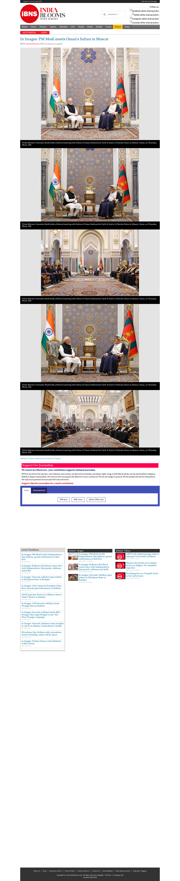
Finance (43, 26)
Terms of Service (83, 871)
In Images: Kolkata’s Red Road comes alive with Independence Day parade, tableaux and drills (42, 568)
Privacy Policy (70, 871)
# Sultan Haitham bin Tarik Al (40, 458)
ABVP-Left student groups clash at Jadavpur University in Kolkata (142, 555)
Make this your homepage (149, 1)
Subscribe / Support (140, 871)
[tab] (26, 490)
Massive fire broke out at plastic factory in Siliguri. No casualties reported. (141, 565)
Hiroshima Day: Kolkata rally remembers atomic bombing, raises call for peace (41, 633)
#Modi (23, 458)
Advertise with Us (55, 871)
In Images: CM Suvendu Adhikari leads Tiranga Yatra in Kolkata (40, 605)
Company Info (118, 875)
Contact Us (96, 871)
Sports (53, 26)
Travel (108, 26)
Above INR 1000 (96, 499)
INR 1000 (78, 499)
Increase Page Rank (90, 877)
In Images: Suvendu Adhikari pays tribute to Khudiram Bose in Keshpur (42, 578)
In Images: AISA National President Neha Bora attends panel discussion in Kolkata (41, 587)
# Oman (57, 458)
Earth (89, 26)
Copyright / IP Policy (103, 875)
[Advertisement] (59, 530)
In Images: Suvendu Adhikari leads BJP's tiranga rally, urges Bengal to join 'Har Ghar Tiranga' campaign (41, 615)
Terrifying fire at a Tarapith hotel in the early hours (142, 575)
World (81, 26)
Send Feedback (108, 871)
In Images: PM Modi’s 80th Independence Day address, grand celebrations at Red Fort (42, 557)
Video (127, 26)
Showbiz (63, 26)
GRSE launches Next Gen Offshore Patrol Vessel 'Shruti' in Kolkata (41, 596)
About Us (36, 871)
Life (73, 26)
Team (45, 871)
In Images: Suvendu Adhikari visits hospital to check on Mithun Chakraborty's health (43, 625)
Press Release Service (122, 871)
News (33, 26)
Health (99, 26)
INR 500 (63, 499)
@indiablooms (32, 43)
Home (24, 26)
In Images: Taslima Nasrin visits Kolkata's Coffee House (41, 642)
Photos (118, 26)
